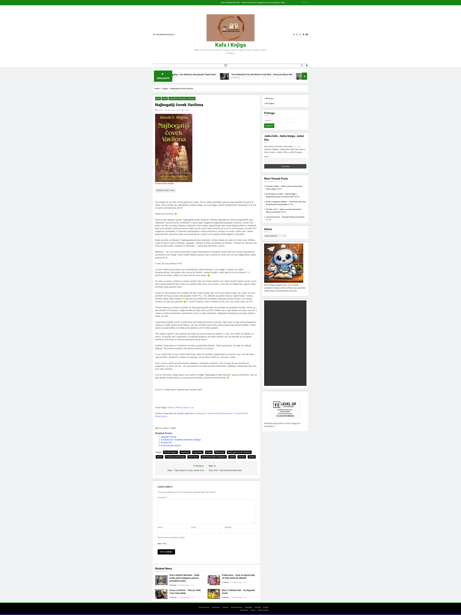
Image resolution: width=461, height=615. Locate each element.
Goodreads (200, 413)
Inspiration (197, 452)
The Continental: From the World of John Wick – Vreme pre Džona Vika (220, 74)
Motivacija (219, 452)
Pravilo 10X (166, 442)
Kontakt (258, 607)
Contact (225, 607)
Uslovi (253, 610)
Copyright (248, 607)
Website (228, 527)
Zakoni (252, 457)
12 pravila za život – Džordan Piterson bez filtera (285, 217)
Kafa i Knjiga (230, 45)
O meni (265, 607)
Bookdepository (225, 413)
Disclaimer (216, 607)
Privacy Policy (204, 607)
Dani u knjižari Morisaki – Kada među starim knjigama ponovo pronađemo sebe (300, 74)
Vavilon (242, 457)
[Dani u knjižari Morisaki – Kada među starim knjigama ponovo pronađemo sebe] (259, 77)
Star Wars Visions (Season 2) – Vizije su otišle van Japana (261, 3)
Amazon (212, 413)
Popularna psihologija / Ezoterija (182, 99)
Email (193, 527)
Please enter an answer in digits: (171, 537)
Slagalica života (168, 437)
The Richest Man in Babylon (214, 457)
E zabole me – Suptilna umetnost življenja (181, 439)
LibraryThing (240, 413)
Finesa (171, 407)
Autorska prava (236, 607)
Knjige (164, 99)
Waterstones (161, 416)
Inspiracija (185, 452)
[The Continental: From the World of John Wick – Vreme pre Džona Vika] (183, 77)
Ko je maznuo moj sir (171, 445)
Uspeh (232, 457)
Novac (159, 457)
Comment (162, 497)
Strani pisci (193, 457)
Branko (160, 110)
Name (160, 527)
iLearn (185, 407)
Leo (192, 407)
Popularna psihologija (175, 457)
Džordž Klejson (170, 452)
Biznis (158, 99)
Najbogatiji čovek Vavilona (239, 452)
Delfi (178, 407)
